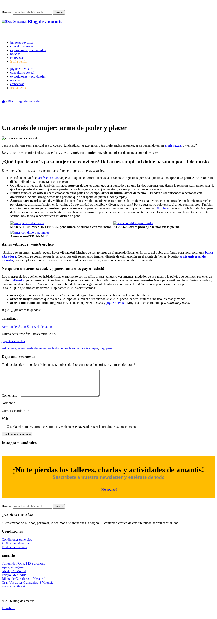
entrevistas (17, 58)
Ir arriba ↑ (8, 608)
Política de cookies (14, 547)
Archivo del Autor (14, 326)
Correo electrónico (15, 411)
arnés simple (89, 348)
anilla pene (9, 348)
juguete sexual (115, 303)
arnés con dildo (48, 178)
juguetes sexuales (21, 42)
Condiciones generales (17, 539)
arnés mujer (72, 348)
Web (5, 418)
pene (109, 348)
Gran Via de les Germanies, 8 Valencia (27, 582)
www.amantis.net (13, 586)
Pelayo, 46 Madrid (14, 575)
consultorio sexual (22, 46)
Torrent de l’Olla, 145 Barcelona (23, 563)
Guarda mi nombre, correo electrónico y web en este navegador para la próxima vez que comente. (72, 426)
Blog (11, 101)
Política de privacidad (16, 543)
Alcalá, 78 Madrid (14, 571)
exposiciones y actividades (28, 50)
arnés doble (55, 348)
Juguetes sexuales (29, 101)
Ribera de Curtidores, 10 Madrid (23, 578)
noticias (15, 54)
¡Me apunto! (108, 489)
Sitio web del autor (39, 326)
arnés (21, 348)
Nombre (8, 403)
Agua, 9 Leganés (13, 567)
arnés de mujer (36, 348)
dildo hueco (163, 208)
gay (102, 348)
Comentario (11, 395)
